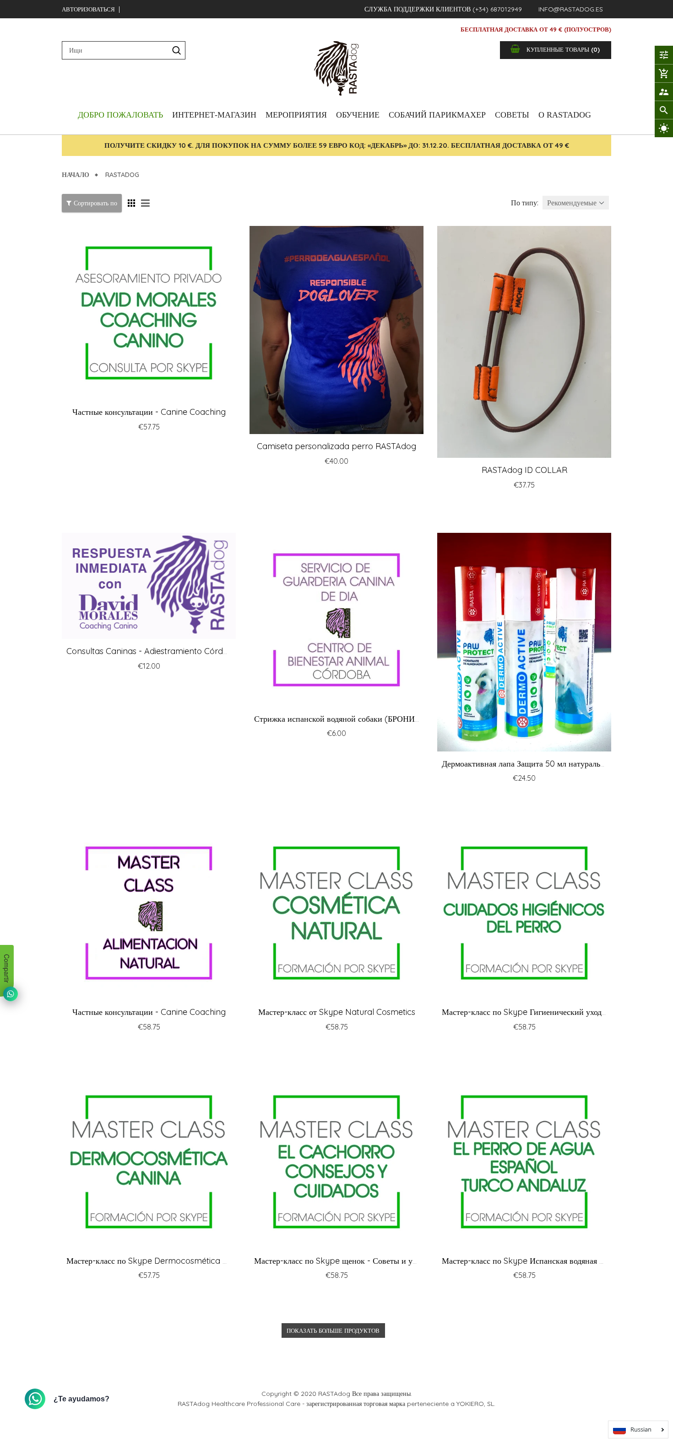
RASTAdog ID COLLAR (524, 470)
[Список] (146, 203)
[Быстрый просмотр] (203, 445)
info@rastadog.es (570, 9)
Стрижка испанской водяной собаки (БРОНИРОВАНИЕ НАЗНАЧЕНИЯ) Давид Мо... (404, 718)
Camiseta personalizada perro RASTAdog (336, 446)
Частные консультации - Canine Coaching (149, 412)
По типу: (524, 202)
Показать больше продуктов (333, 1330)
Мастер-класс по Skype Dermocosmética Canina (158, 1260)
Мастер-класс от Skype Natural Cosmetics (336, 1012)
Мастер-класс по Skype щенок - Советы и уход (339, 1260)
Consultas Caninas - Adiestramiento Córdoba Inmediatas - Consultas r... (201, 651)
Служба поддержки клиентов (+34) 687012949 (443, 9)
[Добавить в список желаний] (185, 445)
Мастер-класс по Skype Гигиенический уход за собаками (544, 1012)
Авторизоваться (88, 9)
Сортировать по (95, 203)
